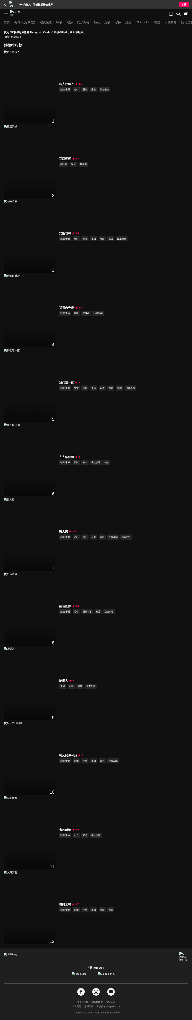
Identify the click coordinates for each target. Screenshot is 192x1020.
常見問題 (76, 1006)
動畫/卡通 (65, 89)
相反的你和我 (68, 755)
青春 (102, 761)
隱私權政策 (97, 1001)
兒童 (76, 388)
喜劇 (85, 388)
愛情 (85, 761)
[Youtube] (111, 992)
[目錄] (6, 13)
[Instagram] (96, 992)
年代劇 (83, 164)
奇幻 (76, 89)
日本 (102, 388)
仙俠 (106, 462)
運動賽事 (87, 611)
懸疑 (85, 89)
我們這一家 (66, 382)
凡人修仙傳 (66, 456)
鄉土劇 (63, 164)
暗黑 (102, 238)
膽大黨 (63, 531)
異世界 (86, 313)
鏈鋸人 (63, 680)
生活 (93, 388)
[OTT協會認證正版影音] (183, 956)
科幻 (85, 537)
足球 (76, 611)
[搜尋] (178, 13)
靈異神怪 (126, 537)
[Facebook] (81, 992)
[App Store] (83, 975)
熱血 (111, 238)
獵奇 (80, 686)
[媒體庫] (186, 13)
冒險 (85, 238)
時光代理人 (66, 84)
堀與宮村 (65, 904)
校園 (93, 238)
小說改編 (98, 313)
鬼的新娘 (65, 829)
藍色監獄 (65, 606)
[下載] (171, 13)
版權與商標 (82, 1001)
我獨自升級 (66, 307)
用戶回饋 (88, 1006)
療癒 (93, 89)
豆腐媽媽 (65, 158)
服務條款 (110, 1001)
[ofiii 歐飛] (16, 13)
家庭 (73, 164)
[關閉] (4, 4)
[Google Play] (109, 975)
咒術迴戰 (65, 233)
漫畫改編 (121, 238)
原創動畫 (104, 89)
